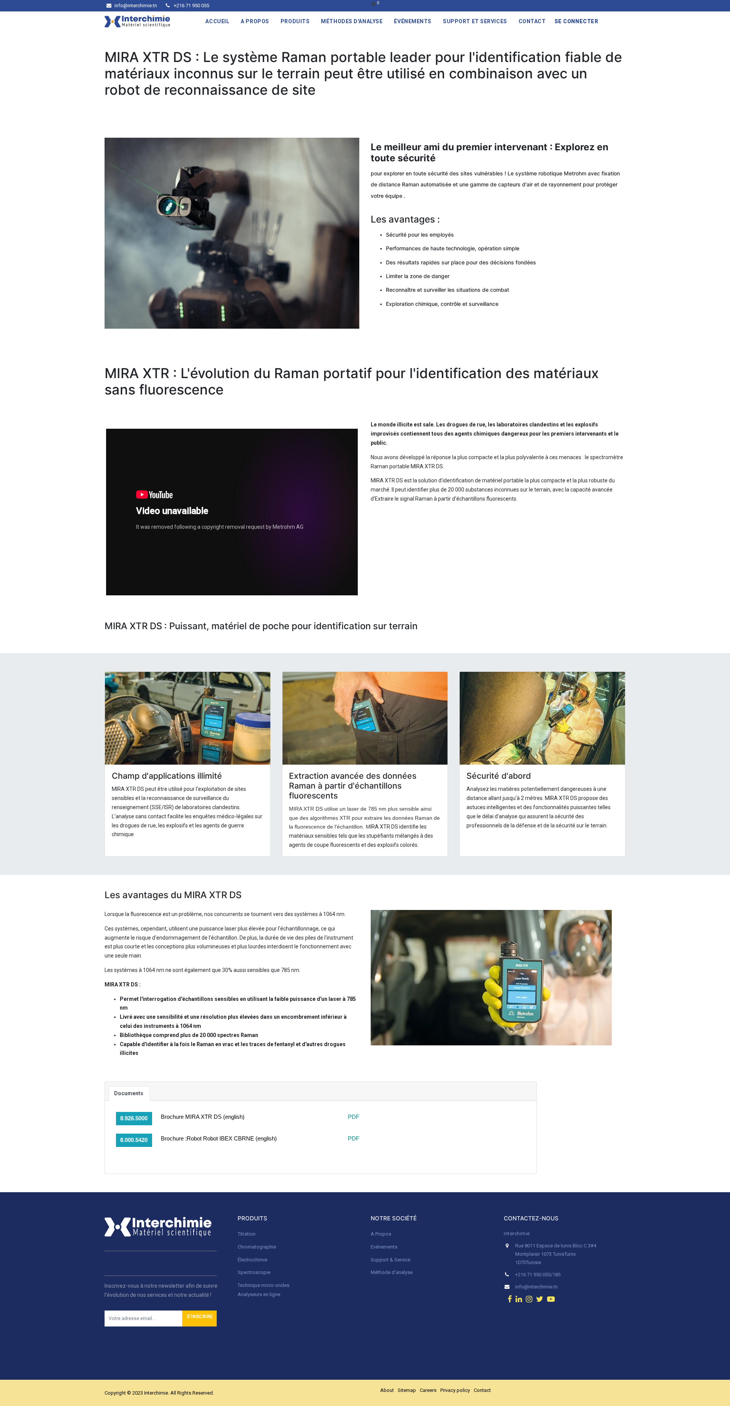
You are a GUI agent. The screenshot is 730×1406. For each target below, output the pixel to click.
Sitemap (407, 1390)
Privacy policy (455, 1390)
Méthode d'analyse (392, 1272)
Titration (247, 1234)
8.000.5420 (134, 1140)
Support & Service (390, 1260)
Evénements (384, 1247)
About (387, 1390)
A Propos (381, 1234)
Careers (428, 1390)
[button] (199, 1318)
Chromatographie (257, 1247)
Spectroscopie (254, 1272)
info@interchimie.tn (135, 5)
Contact (482, 1390)
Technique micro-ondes (263, 1285)
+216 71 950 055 (191, 5)
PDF (352, 1116)
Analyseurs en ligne (259, 1294)
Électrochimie (252, 1260)
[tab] (129, 1093)
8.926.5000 (134, 1118)
